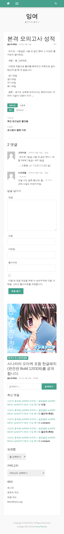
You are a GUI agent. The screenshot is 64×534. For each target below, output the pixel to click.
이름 (10, 235)
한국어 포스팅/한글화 (17, 358)
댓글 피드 (12, 497)
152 (36, 378)
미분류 (22, 105)
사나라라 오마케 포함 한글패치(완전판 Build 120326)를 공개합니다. (32, 369)
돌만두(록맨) (12, 44)
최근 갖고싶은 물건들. (18, 121)
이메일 (11, 249)
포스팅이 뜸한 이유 (16, 130)
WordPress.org (15, 501)
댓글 (10, 197)
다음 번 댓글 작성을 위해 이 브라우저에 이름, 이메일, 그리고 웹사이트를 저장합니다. (31, 282)
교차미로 (22, 152)
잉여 (32, 16)
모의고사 (20, 110)
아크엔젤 (22, 172)
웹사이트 (12, 262)
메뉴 (15, 3)
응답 (46, 152)
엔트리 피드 (13, 492)
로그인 (10, 487)
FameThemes (41, 526)
